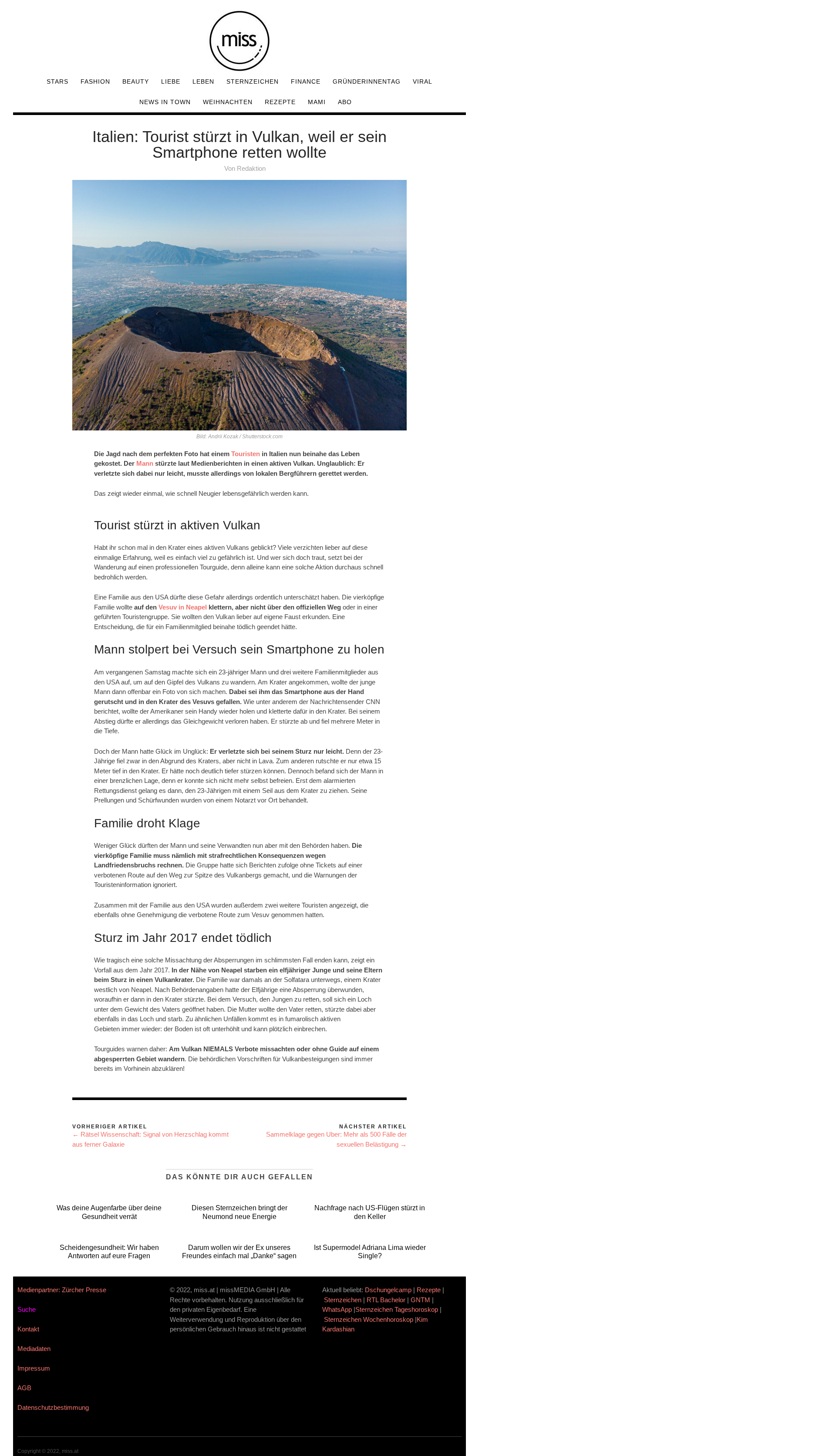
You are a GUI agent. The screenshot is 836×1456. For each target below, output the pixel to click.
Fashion (95, 81)
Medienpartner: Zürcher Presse (61, 1289)
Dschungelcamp (388, 1289)
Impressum (33, 1368)
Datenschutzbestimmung (53, 1407)
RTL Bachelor (386, 1300)
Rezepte (280, 101)
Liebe (170, 81)
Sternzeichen (252, 81)
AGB (24, 1388)
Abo (345, 101)
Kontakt (28, 1329)
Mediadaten (34, 1348)
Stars (57, 81)
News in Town (165, 101)
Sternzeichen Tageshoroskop (396, 1309)
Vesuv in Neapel (182, 607)
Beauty (135, 81)
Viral (422, 81)
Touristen (246, 453)
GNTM (420, 1300)
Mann (144, 463)
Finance (305, 81)
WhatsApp (337, 1309)
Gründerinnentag (367, 81)
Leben (203, 81)
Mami (317, 101)
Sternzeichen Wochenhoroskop (368, 1319)
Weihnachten (228, 101)
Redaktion (251, 168)
